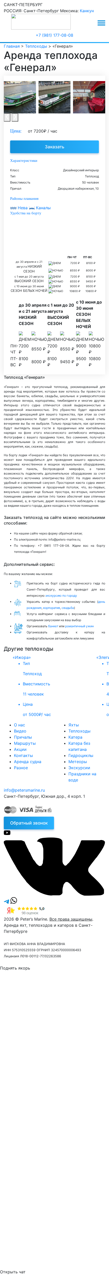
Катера (75, 737)
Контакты (23, 755)
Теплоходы (79, 731)
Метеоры (77, 761)
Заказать (54, 146)
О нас (19, 724)
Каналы (43, 207)
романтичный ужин (79, 626)
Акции (20, 749)
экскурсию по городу (61, 595)
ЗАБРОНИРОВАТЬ (44, 1117)
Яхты (73, 724)
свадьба (68, 608)
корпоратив (51, 608)
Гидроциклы (80, 755)
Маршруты (25, 743)
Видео (20, 731)
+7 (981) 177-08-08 (54, 35)
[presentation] (7, 117)
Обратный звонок (29, 823)
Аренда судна (27, 761)
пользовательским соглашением (67, 1038)
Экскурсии (79, 767)
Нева (22, 207)
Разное (21, 767)
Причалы (23, 737)
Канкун (87, 10)
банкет (53, 626)
